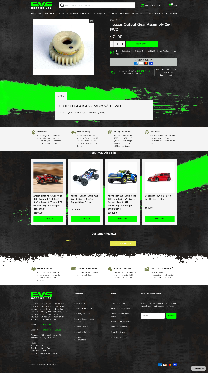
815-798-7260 (143, 71)
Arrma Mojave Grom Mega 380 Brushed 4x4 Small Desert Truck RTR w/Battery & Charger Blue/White (122, 202)
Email (141, 74)
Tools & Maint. (122, 13)
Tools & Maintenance (121, 322)
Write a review (123, 243)
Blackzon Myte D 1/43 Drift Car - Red (158, 197)
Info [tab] (61, 95)
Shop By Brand (118, 332)
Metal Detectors (119, 327)
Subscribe (171, 316)
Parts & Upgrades (96, 13)
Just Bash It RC (158, 13)
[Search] (62, 5)
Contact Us (79, 303)
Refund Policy (81, 327)
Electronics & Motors (67, 13)
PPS (175, 13)
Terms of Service (83, 309)
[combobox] (97, 5)
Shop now (48, 219)
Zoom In (91, 21)
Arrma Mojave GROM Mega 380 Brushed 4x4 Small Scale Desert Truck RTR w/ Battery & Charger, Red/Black (47, 202)
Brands (139, 13)
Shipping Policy (82, 332)
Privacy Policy (82, 314)
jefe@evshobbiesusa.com (54, 330)
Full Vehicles (40, 13)
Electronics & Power (121, 309)
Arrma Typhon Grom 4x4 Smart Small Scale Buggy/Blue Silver (84, 199)
